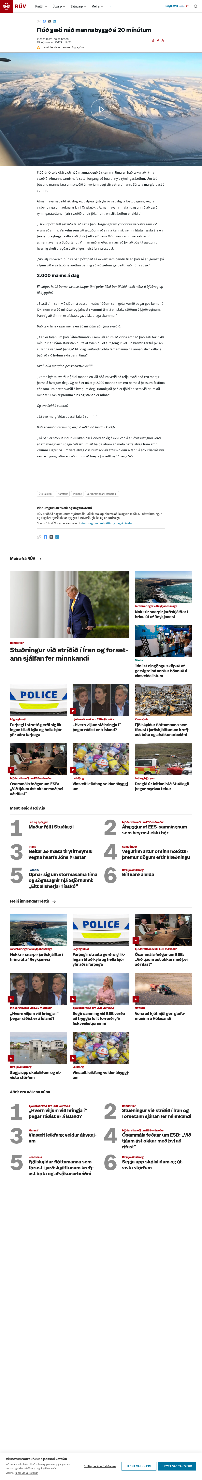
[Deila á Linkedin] (54, 21)
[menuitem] (46, 6)
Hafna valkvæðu (139, 1466)
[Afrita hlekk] (38, 21)
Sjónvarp (76, 6)
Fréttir (39, 6)
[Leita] (195, 6)
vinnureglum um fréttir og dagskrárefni (107, 523)
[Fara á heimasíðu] (16, 6)
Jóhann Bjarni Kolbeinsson (53, 39)
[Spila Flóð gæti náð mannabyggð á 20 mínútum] (101, 109)
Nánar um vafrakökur (26, 1472)
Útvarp (57, 6)
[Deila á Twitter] (49, 21)
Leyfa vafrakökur (177, 1466)
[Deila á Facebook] (44, 21)
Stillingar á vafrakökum (100, 1466)
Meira (95, 6)
